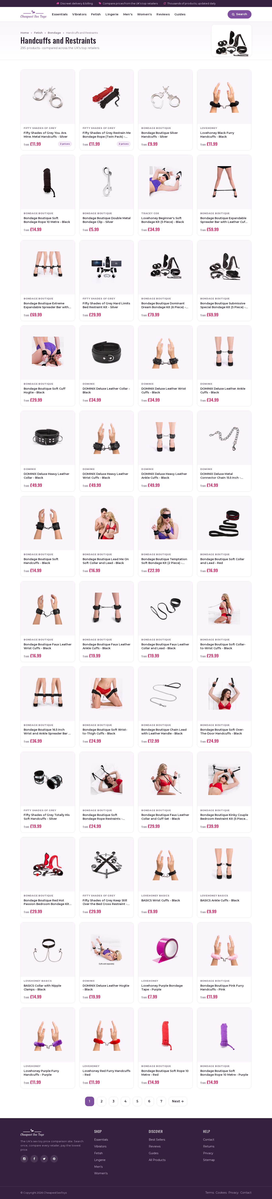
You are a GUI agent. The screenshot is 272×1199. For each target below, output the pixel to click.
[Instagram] (24, 1159)
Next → (178, 1101)
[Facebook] (34, 1159)
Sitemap (209, 1160)
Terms (209, 1192)
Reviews (163, 14)
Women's (144, 14)
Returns (208, 1146)
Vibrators (79, 14)
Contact (208, 1139)
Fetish (96, 14)
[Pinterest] (54, 1159)
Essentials (60, 14)
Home (25, 32)
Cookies (221, 1192)
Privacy (208, 1153)
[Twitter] (44, 1159)
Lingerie (112, 14)
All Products (157, 1160)
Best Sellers (157, 1139)
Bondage (54, 32)
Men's (127, 14)
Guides (179, 14)
